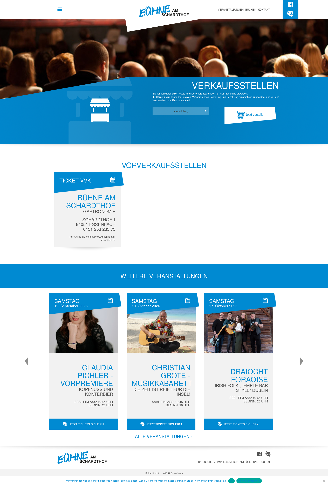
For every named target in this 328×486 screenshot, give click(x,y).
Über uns (252, 462)
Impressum (224, 462)
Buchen (250, 9)
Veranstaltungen (231, 9)
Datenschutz (207, 462)
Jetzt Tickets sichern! (87, 424)
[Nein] (323, 481)
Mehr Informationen (249, 480)
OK (231, 480)
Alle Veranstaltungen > (164, 436)
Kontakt (264, 9)
